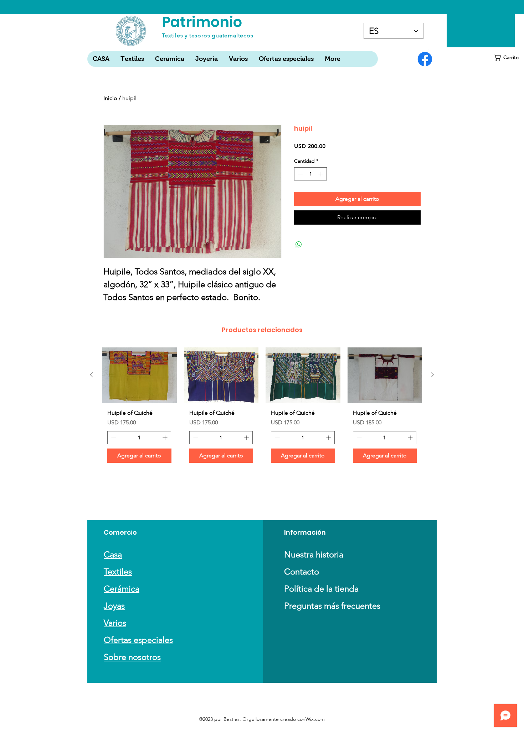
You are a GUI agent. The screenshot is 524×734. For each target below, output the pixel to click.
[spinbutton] (310, 174)
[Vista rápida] (139, 375)
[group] (262, 408)
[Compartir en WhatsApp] (298, 244)
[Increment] (321, 174)
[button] (507, 57)
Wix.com (315, 719)
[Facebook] (425, 59)
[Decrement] (299, 174)
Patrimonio (202, 22)
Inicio (110, 98)
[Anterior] (91, 375)
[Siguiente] (432, 375)
